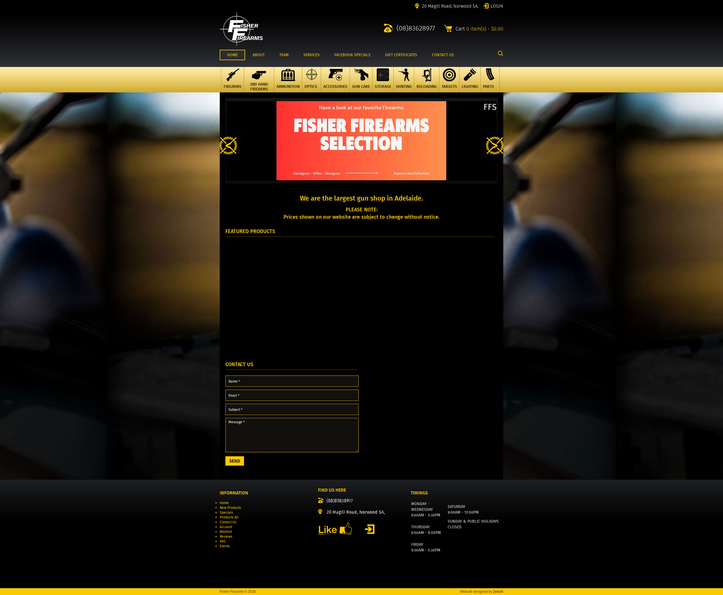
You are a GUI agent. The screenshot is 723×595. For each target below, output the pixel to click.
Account (226, 526)
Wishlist (226, 531)
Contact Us (228, 522)
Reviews (226, 536)
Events (225, 546)
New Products (230, 507)
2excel (498, 592)
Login (497, 5)
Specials (226, 512)
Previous (228, 145)
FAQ (222, 541)
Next (495, 145)
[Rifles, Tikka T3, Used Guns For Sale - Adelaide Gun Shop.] (241, 44)
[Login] (369, 529)
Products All (229, 517)
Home (224, 502)
